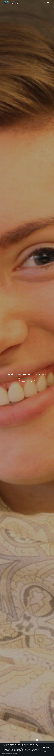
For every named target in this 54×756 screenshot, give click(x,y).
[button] (23, 381)
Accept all (46, 747)
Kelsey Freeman (26, 378)
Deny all (46, 751)
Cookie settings (15, 753)
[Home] (11, 2)
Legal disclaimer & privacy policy (7, 753)
